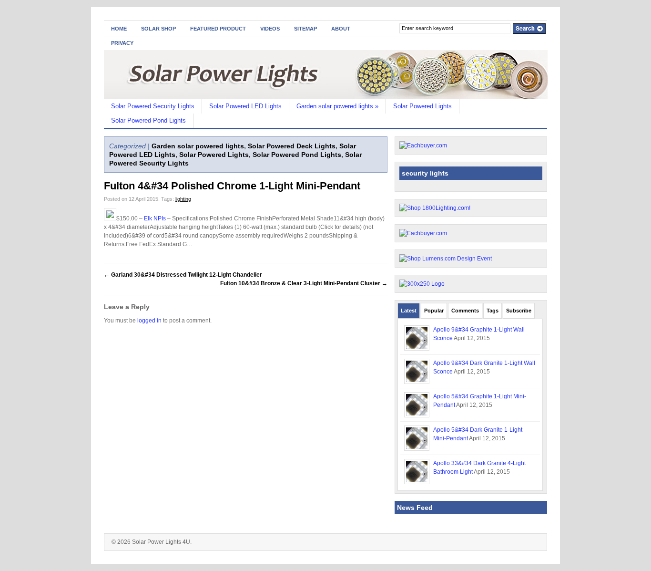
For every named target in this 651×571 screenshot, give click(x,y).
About (340, 28)
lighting (183, 199)
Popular (434, 310)
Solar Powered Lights (422, 106)
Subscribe (518, 310)
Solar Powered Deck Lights (292, 146)
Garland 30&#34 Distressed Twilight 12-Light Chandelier (183, 274)
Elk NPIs (155, 218)
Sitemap (305, 28)
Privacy (122, 43)
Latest (409, 310)
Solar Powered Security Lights (152, 106)
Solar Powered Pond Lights (148, 120)
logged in (149, 320)
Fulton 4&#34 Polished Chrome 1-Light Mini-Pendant (232, 186)
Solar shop (158, 28)
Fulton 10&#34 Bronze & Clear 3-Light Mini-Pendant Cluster (303, 283)
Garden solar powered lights (337, 106)
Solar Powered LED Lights (245, 106)
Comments (465, 310)
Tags (492, 310)
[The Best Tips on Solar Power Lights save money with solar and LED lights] (326, 96)
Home (119, 28)
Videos (270, 28)
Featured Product (218, 28)
